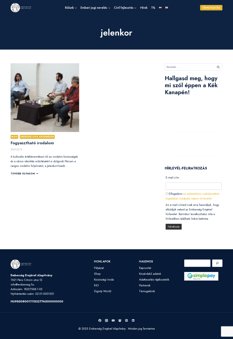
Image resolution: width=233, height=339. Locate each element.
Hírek (144, 7)
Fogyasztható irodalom (32, 143)
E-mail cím (172, 177)
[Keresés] (217, 263)
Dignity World (102, 291)
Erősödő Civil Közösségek (37, 136)
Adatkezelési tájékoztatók (154, 279)
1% (153, 7)
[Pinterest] (126, 320)
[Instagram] (106, 320)
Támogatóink (147, 291)
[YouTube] (113, 320)
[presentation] (45, 97)
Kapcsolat (145, 268)
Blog (14, 136)
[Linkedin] (133, 320)
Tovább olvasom (24, 173)
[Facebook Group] (120, 320)
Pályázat (99, 268)
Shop (97, 274)
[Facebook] (100, 320)
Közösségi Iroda (104, 279)
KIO (96, 285)
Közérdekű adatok (150, 274)
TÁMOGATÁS (211, 7)
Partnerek (144, 285)
